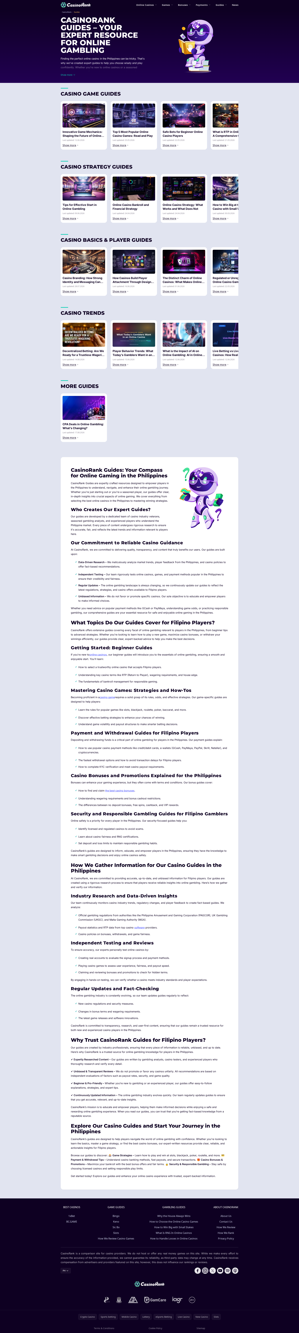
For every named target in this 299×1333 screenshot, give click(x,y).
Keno (116, 1221)
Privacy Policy (226, 1238)
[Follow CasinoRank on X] (213, 1271)
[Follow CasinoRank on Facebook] (198, 1271)
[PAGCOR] (107, 1300)
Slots (116, 1233)
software (139, 927)
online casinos (98, 654)
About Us (225, 1216)
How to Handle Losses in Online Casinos (174, 1238)
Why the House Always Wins (173, 1216)
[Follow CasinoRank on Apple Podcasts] (235, 1271)
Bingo (116, 1216)
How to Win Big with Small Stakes (174, 1227)
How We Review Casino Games (116, 1238)
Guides (220, 4)
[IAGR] (177, 1300)
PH (64, 1270)
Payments (202, 4)
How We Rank (226, 1233)
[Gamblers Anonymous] (133, 1300)
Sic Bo (116, 1227)
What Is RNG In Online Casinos (174, 1233)
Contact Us (225, 1221)
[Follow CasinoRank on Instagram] (205, 1271)
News (235, 4)
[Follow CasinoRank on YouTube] (220, 1271)
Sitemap (201, 1328)
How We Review (226, 1227)
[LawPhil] (119, 1300)
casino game (107, 697)
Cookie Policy (155, 1328)
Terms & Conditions (104, 1328)
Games (166, 4)
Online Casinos (145, 4)
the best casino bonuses (119, 790)
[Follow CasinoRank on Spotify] (228, 1271)
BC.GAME (71, 1221)
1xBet (71, 1216)
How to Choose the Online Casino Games (174, 1221)
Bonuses (183, 4)
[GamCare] (155, 1300)
